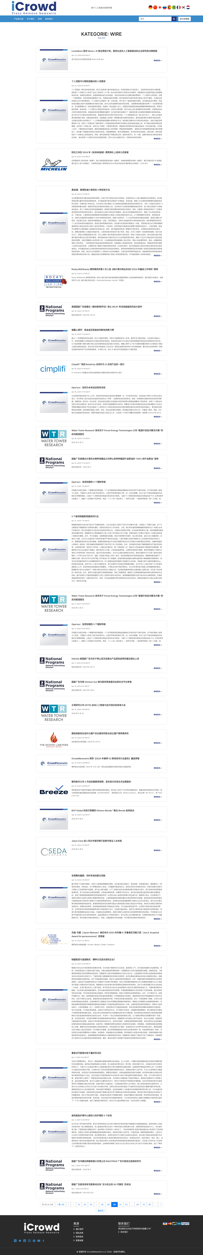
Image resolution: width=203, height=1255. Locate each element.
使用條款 (79, 1236)
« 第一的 (60, 1204)
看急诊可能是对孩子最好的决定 (86, 1053)
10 (79, 1204)
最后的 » (101, 1210)
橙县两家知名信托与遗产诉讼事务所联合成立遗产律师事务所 (100, 733)
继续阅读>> (158, 60)
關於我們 (79, 1229)
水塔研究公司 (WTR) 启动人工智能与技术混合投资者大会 (99, 705)
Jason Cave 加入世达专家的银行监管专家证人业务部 (97, 841)
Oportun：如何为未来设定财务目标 (88, 387)
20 (85, 1204)
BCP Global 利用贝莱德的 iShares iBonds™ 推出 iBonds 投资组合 (103, 810)
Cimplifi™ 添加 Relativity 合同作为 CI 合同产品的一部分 (98, 364)
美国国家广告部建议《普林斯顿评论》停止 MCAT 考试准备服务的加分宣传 (107, 306)
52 (126, 1204)
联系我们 (49, 19)
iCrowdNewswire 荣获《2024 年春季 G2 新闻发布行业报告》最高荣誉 (105, 758)
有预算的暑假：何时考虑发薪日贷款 (88, 875)
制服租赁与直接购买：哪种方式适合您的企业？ (94, 959)
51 (120, 1204)
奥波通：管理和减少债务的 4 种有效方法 (91, 190)
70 (144, 1204)
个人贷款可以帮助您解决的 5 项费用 (88, 81)
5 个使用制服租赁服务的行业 (85, 516)
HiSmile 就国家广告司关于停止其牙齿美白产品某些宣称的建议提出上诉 (105, 658)
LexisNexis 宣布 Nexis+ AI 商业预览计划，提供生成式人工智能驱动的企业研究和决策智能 (114, 51)
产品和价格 (18, 19)
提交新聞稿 (184, 19)
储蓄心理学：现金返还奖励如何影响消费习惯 (93, 330)
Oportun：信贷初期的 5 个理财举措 (89, 482)
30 (91, 1204)
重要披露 (79, 1240)
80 (150, 1204)
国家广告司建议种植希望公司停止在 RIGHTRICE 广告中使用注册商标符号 (106, 1161)
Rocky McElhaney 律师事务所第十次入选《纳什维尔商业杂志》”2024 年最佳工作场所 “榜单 (115, 269)
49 (108, 1204)
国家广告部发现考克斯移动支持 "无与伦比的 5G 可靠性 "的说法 (101, 1184)
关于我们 (30, 19)
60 (138, 1204)
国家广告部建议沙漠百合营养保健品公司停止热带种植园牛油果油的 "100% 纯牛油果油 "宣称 (115, 459)
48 (102, 1204)
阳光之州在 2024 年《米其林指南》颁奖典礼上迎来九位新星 (100, 152)
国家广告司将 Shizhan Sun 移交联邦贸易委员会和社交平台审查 (102, 682)
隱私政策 (79, 1233)
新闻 (40, 19)
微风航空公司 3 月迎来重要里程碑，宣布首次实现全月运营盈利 (101, 781)
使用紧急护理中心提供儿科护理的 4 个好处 (92, 1115)
